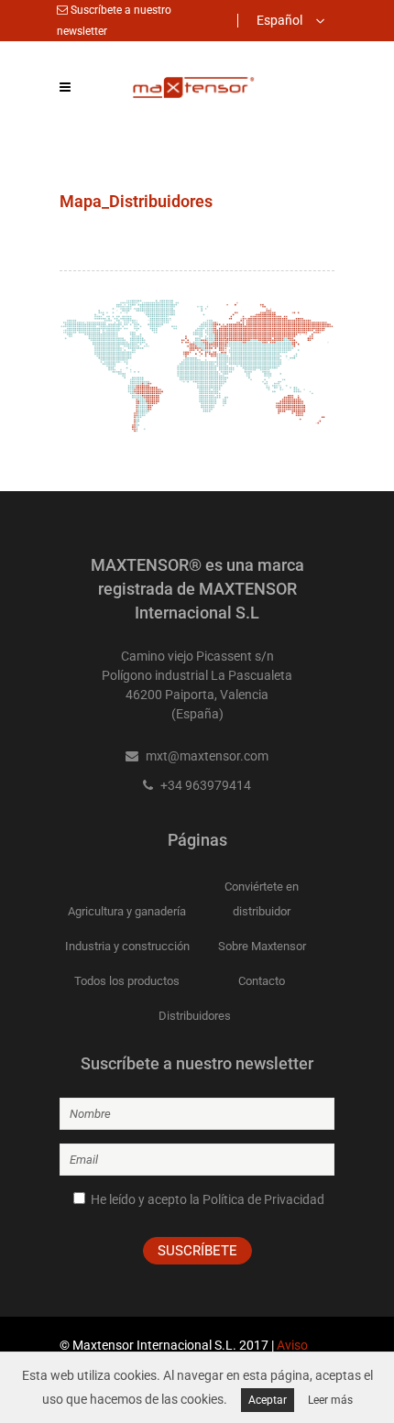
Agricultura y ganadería (127, 911)
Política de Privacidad (263, 1199)
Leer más (330, 1400)
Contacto (261, 981)
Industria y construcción (127, 946)
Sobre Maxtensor (262, 946)
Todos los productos (127, 981)
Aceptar (267, 1400)
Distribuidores (195, 1016)
